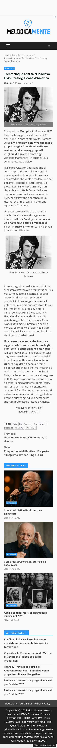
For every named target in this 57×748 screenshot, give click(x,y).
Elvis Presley (25, 424)
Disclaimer (26, 703)
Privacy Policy (42, 703)
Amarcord (9, 68)
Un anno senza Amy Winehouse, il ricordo (25, 437)
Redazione (11, 703)
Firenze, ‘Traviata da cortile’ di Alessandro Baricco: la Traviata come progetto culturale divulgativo (26, 670)
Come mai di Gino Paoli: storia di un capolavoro (28, 540)
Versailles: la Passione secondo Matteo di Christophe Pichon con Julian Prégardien (28, 657)
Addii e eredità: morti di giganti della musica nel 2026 (28, 591)
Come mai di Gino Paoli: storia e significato (28, 488)
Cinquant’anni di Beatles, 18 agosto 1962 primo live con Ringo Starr (26, 451)
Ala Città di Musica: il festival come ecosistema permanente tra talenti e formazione (26, 643)
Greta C (10, 83)
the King (19, 427)
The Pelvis (31, 427)
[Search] (49, 46)
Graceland (39, 424)
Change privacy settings (44, 745)
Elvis (15, 424)
